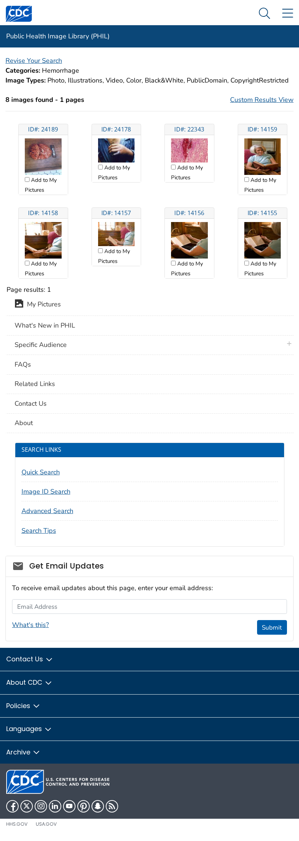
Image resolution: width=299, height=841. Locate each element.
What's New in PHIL (45, 325)
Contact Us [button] (25, 659)
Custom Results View (262, 99)
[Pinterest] (83, 806)
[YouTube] (69, 806)
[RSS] (112, 806)
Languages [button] (25, 728)
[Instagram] (41, 806)
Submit (272, 627)
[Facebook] (12, 806)
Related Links (35, 383)
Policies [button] (19, 705)
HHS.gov (17, 824)
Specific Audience (41, 344)
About (24, 422)
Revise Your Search (33, 60)
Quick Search (41, 472)
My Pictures (42, 304)
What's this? (30, 624)
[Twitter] (26, 806)
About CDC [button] (25, 682)
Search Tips (39, 530)
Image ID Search (46, 491)
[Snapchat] (98, 806)
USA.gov (46, 824)
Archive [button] (19, 752)
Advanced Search (47, 510)
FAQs (23, 364)
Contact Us (31, 403)
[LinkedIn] (55, 806)
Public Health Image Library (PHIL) (58, 36)
